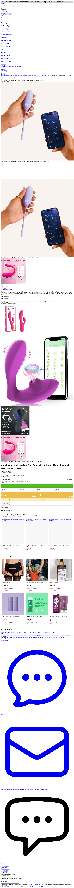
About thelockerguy (5, 637)
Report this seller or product (7, 289)
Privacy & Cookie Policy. (34, 884)
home (2, 75)
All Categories (61, 637)
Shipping (38, 635)
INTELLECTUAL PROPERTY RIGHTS (40, 886)
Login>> (6, 549)
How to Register (4, 635)
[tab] (37, 303)
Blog (11, 637)
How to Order (11, 635)
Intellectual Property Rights (66, 635)
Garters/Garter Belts (6, 582)
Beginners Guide (23, 637)
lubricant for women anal (49, 632)
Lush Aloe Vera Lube (54, 582)
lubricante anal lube (39, 632)
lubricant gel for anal (5, 632)
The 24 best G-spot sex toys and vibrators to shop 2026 (59, 545)
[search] (1, 8)
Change (70, 479)
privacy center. (4, 885)
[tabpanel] (37, 383)
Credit (29, 635)
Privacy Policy (30, 637)
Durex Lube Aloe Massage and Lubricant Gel (34, 616)
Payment (34, 635)
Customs (42, 635)
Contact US (3, 640)
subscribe (3, 877)
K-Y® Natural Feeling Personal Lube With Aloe (58, 616)
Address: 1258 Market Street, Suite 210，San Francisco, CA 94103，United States (27, 789)
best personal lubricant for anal (27, 632)
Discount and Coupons (23, 635)
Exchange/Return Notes (6, 510)
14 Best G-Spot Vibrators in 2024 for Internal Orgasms (12, 545)
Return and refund (56, 635)
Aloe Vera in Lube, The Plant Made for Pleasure (11, 616)
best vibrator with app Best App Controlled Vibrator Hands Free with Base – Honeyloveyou (25, 75)
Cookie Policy (48, 637)
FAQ (7, 640)
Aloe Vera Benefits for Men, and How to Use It (35, 582)
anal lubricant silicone (15, 632)
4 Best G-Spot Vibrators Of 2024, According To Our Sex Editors (36, 546)
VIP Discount (54, 637)
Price (16, 635)
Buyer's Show (16, 637)
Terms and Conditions (39, 637)
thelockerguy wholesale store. (14, 886)
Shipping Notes (4, 507)
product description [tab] (5, 302)
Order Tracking (48, 635)
